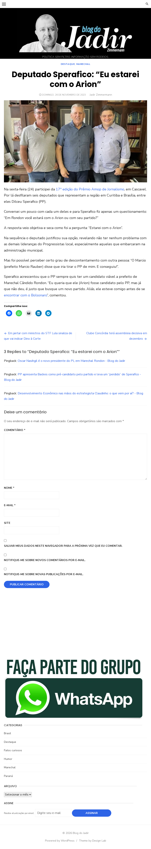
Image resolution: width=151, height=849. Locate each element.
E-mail (10, 505)
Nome (9, 488)
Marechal (83, 64)
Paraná (8, 776)
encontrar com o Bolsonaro (25, 295)
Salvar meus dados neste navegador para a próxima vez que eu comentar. (63, 546)
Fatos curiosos (13, 750)
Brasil (7, 733)
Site (7, 523)
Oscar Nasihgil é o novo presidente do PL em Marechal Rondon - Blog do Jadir (71, 361)
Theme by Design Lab (92, 841)
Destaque (68, 64)
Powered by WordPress (60, 841)
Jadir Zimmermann (101, 95)
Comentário (14, 430)
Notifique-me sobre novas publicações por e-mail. (43, 574)
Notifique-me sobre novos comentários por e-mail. (45, 560)
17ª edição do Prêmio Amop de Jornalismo (90, 189)
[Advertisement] (75, 625)
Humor (8, 759)
